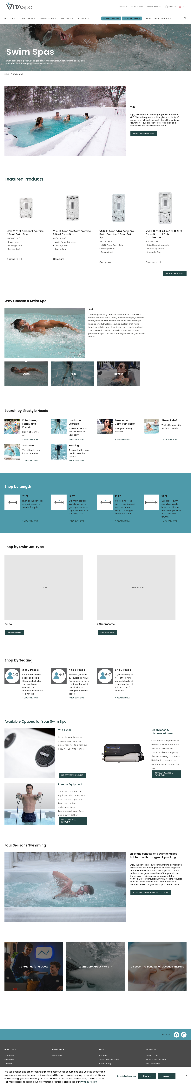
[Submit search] (185, 18)
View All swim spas (174, 273)
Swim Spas (27, 18)
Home (7, 74)
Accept (166, 1076)
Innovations (47, 18)
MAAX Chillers (133, 18)
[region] (95, 1076)
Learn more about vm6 (143, 133)
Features (66, 18)
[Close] (186, 1076)
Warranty (103, 1055)
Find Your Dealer (136, 7)
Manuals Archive (153, 1063)
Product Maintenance (156, 1059)
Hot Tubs (9, 18)
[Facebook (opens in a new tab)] (176, 1035)
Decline (147, 1076)
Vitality (82, 18)
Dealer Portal (152, 1055)
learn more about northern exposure (150, 892)
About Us (123, 7)
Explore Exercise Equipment (68, 821)
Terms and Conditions (109, 1059)
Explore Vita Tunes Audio (72, 775)
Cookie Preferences (126, 1076)
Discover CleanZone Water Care (164, 774)
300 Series (9, 1063)
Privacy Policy (105, 1063)
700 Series (9, 1055)
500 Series (9, 1059)
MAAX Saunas (112, 18)
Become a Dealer (154, 7)
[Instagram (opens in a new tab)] (184, 1035)
